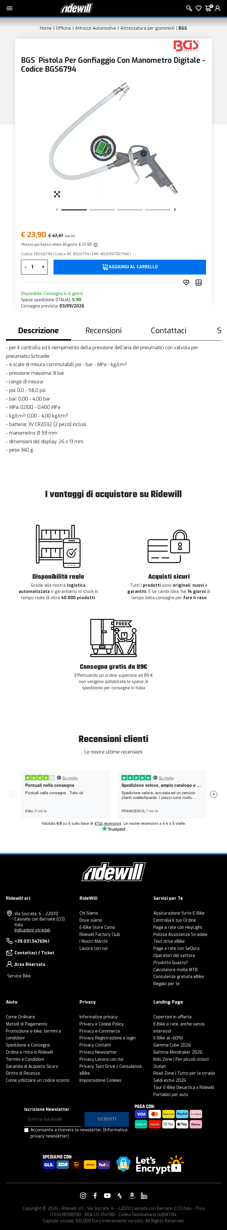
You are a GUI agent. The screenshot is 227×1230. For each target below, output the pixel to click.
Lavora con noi (94, 948)
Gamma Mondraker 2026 (177, 1052)
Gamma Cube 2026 (172, 1045)
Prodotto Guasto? (170, 963)
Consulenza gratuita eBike (178, 976)
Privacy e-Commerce (100, 1031)
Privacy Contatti (95, 1045)
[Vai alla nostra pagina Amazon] (131, 1195)
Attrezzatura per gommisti (147, 28)
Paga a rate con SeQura (176, 948)
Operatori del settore (174, 955)
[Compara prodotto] (200, 282)
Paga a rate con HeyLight (177, 927)
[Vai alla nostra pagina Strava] (119, 1195)
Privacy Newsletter (98, 1052)
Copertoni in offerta (172, 1017)
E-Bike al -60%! (168, 1038)
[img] (95, 244)
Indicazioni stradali (32, 930)
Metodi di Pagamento (26, 1024)
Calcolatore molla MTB (175, 970)
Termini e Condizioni (25, 1059)
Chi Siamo (89, 913)
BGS (183, 28)
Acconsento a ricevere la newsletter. (78, 1133)
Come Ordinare (20, 1017)
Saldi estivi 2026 (169, 1080)
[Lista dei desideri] (198, 8)
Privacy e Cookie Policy (102, 1024)
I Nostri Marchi (94, 941)
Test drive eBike (169, 941)
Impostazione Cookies (100, 1080)
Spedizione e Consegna (28, 1045)
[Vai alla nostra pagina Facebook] (95, 1195)
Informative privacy (99, 1017)
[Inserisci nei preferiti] (187, 282)
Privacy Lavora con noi (101, 1059)
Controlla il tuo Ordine (174, 920)
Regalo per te (166, 984)
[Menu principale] (9, 8)
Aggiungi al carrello (133, 267)
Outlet (159, 1066)
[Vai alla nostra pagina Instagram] (83, 1195)
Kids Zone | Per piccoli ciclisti (181, 1059)
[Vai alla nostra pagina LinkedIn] (143, 1195)
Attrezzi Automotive (95, 28)
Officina (63, 28)
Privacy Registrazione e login (108, 1038)
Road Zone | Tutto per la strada (184, 1073)
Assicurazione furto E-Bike (179, 913)
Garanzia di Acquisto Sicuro (32, 1066)
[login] (217, 8)
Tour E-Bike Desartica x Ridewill (183, 1087)
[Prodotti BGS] (186, 45)
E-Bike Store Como (97, 927)
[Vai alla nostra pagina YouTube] (107, 1195)
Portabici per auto (170, 1094)
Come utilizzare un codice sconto (37, 1080)
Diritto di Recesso (23, 1073)
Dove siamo (91, 920)
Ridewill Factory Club (100, 934)
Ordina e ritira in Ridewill (29, 1052)
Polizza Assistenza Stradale (180, 934)
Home (46, 28)
